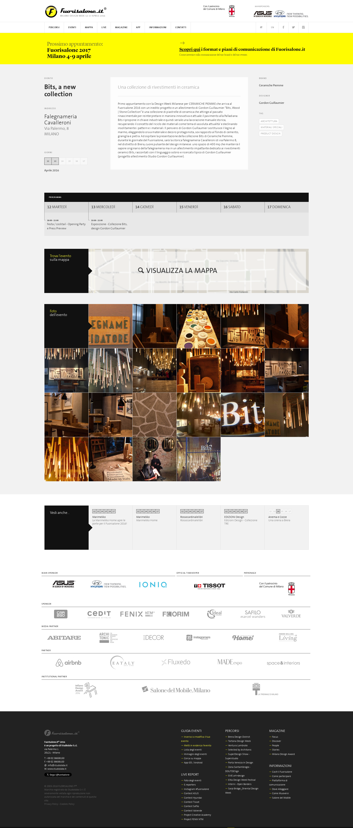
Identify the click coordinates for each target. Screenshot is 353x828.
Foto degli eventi (191, 780)
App (138, 27)
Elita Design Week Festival (240, 780)
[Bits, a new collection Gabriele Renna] (287, 370)
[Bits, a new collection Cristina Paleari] (111, 326)
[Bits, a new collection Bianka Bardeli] (66, 459)
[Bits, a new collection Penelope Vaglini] (66, 370)
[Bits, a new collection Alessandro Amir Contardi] (155, 326)
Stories (274, 749)
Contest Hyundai (191, 798)
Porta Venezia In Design (239, 762)
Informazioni (158, 27)
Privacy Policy (51, 804)
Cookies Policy (67, 804)
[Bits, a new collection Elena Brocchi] (199, 415)
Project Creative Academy (196, 815)
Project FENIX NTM (192, 819)
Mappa (89, 27)
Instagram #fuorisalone (195, 789)
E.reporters (188, 784)
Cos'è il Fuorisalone (280, 772)
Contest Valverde (191, 810)
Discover (275, 741)
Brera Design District (237, 737)
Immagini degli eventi (194, 754)
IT (261, 27)
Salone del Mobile (280, 798)
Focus (273, 737)
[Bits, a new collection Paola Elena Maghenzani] (155, 370)
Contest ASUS (190, 793)
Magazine (121, 27)
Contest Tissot (190, 802)
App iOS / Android (191, 762)
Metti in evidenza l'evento (196, 745)
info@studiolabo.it (57, 765)
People (274, 745)
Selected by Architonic (238, 749)
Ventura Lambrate (236, 745)
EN (272, 27)
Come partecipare (280, 776)
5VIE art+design (235, 775)
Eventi (72, 27)
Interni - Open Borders (238, 784)
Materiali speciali (271, 127)
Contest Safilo (190, 806)
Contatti (180, 27)
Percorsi (54, 27)
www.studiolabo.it (56, 769)
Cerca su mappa (191, 758)
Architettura (269, 121)
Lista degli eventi (191, 749)
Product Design (270, 133)
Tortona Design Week (238, 741)
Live (103, 27)
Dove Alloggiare (278, 789)
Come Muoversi (279, 793)
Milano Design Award (282, 754)
